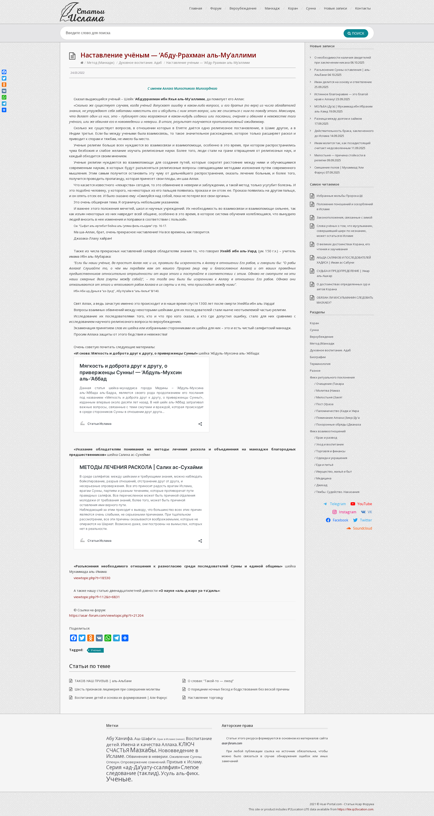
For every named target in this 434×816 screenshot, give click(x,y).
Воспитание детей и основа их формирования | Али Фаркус (121, 697)
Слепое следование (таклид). (152, 770)
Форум (215, 8)
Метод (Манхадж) (100, 62)
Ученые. (96, 650)
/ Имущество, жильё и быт (333, 471)
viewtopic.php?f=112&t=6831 (97, 597)
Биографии (318, 357)
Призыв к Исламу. (185, 761)
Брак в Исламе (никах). (171, 739)
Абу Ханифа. (120, 738)
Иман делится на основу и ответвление (343, 82)
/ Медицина (322, 478)
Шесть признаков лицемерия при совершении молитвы (117, 689)
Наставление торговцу (205, 697)
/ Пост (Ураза (323, 404)
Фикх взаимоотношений (328, 431)
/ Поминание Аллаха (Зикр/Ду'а (337, 418)
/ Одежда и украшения (330, 458)
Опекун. (113, 762)
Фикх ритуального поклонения (332, 377)
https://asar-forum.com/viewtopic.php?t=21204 (106, 615)
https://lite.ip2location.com (355, 809)
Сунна (311, 8)
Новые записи (335, 8)
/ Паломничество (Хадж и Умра (336, 411)
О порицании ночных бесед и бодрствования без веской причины (238, 689)
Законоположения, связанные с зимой (344, 217)
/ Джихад (320, 485)
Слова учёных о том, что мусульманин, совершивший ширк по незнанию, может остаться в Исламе (345, 231)
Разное (315, 371)
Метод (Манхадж (322, 343)
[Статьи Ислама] (82, 11)
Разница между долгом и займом (338, 119)
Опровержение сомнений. (143, 762)
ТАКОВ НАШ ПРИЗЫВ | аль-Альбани (103, 681)
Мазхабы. (144, 750)
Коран (293, 8)
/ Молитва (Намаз (327, 390)
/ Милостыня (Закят (328, 397)
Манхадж (272, 8)
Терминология (320, 364)
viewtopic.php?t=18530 (92, 578)
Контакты (363, 8)
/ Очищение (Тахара (329, 384)
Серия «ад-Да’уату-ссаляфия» (143, 767)
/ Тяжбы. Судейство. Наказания (336, 492)
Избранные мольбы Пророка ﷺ (340, 196)
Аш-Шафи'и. (145, 738)
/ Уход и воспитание (329, 444)
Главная (195, 8)
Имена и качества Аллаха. (149, 744)
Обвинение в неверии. (147, 756)
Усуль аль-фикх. (180, 773)
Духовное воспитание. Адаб (140, 62)
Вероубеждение (243, 8)
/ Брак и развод (325, 437)
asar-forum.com (232, 743)
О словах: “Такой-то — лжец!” (211, 681)
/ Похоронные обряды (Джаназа (337, 424)
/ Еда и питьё (323, 465)
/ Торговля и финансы (329, 451)
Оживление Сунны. (185, 756)
